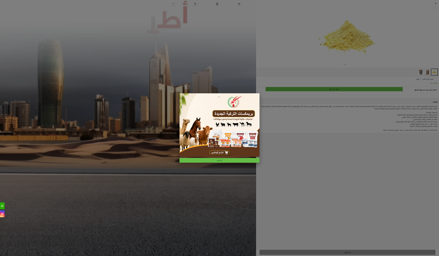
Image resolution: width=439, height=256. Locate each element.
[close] (219, 96)
